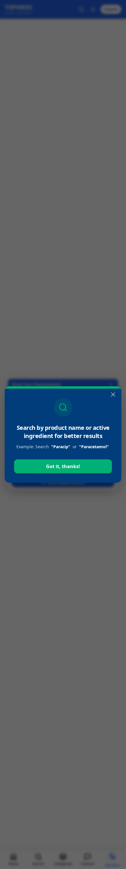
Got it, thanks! (63, 466)
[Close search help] (113, 394)
